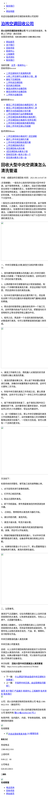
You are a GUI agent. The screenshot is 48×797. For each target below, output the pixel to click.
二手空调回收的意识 (15, 145)
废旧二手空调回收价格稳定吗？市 (21, 105)
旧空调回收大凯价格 (15, 148)
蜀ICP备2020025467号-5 (25, 713)
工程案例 (10, 54)
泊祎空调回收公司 (17, 23)
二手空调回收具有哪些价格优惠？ (21, 117)
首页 (3, 691)
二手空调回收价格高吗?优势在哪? (21, 120)
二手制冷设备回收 (14, 95)
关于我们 (10, 45)
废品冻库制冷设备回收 (16, 88)
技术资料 (10, 57)
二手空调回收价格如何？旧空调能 (21, 136)
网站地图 (10, 11)
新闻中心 (10, 51)
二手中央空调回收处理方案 (18, 142)
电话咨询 (10, 787)
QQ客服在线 (32, 733)
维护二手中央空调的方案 (17, 139)
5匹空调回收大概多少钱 (17, 151)
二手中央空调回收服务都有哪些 (20, 123)
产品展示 (18, 691)
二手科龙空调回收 (14, 82)
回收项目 (10, 48)
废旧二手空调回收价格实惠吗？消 (21, 108)
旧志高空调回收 (13, 85)
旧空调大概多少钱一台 (16, 157)
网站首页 (10, 42)
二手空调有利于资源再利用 (18, 73)
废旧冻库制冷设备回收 (16, 92)
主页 (13, 65)
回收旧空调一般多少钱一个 (18, 154)
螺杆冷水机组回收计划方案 (18, 111)
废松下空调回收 (13, 79)
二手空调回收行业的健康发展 (19, 114)
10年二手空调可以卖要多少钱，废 (21, 76)
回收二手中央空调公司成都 (18, 126)
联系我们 (10, 6)
